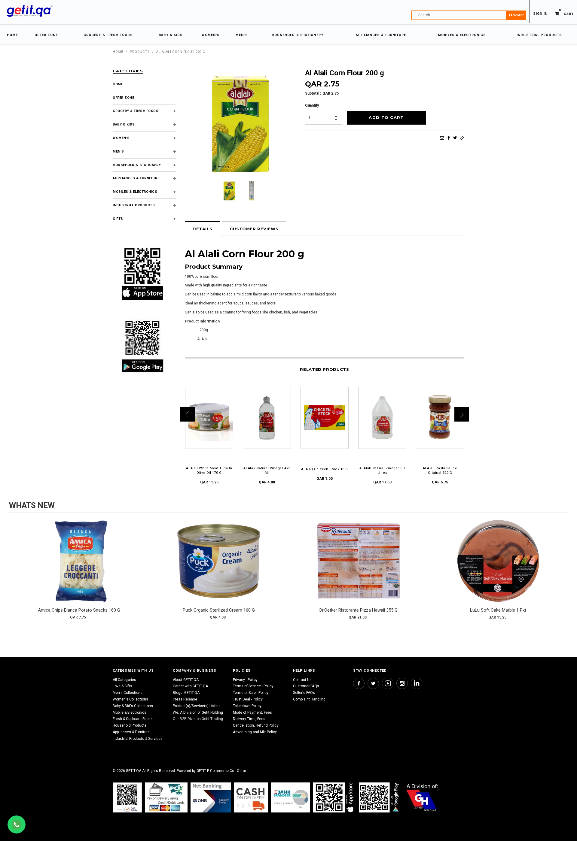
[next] (562, 571)
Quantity (312, 105)
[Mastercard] (211, 797)
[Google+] (462, 137)
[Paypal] (127, 797)
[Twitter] (455, 137)
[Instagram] (402, 683)
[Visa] (166, 797)
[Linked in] (416, 683)
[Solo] (379, 797)
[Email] (442, 137)
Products (139, 52)
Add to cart (79, 567)
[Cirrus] (422, 797)
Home (118, 52)
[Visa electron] (290, 797)
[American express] (251, 797)
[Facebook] (448, 137)
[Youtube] (387, 683)
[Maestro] (334, 797)
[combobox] (469, 15)
